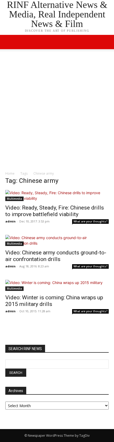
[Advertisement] (57, 111)
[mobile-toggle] (9, 42)
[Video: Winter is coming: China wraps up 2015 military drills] (57, 285)
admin (10, 221)
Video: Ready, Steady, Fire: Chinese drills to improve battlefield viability (54, 210)
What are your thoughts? (90, 221)
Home (10, 173)
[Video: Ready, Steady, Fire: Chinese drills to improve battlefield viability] (57, 195)
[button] (106, 42)
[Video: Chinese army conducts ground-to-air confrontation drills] (57, 240)
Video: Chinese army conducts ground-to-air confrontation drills (55, 255)
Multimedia (14, 199)
